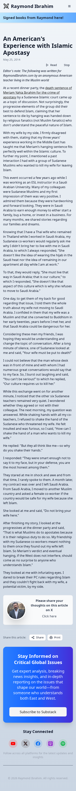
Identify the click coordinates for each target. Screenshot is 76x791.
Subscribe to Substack (38, 711)
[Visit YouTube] (13, 743)
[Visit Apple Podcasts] (50, 743)
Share (40, 637)
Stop (67, 65)
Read (53, 65)
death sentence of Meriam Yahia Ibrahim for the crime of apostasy (37, 92)
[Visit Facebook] (38, 743)
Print (57, 637)
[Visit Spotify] (63, 743)
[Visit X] (25, 743)
